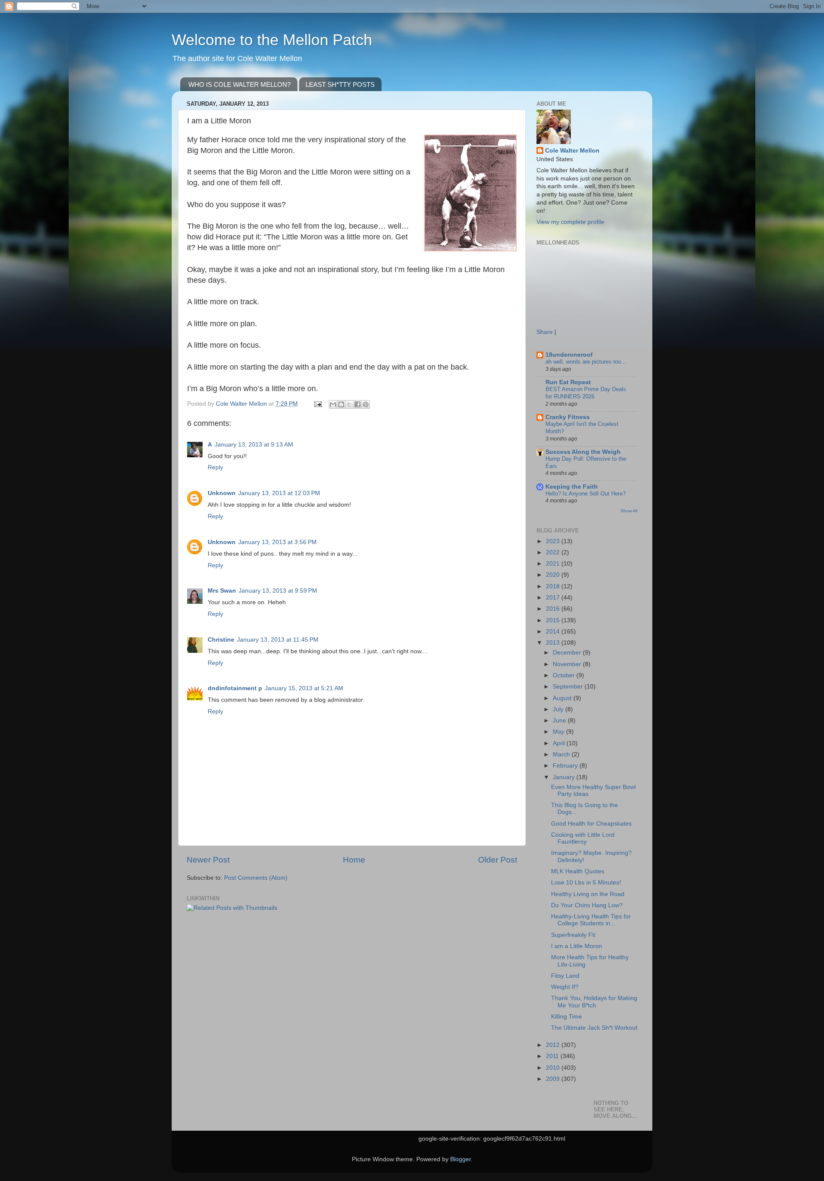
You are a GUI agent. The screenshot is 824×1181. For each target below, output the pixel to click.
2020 (553, 575)
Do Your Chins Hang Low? (587, 905)
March (562, 754)
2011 (553, 1056)
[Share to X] (349, 404)
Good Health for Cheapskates (591, 823)
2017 (553, 597)
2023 (553, 541)
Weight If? (565, 987)
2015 (553, 620)
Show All (629, 510)
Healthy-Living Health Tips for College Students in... (591, 920)
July (559, 709)
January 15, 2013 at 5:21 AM (304, 688)
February (566, 765)
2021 (553, 563)
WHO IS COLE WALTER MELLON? (239, 84)
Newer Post (208, 859)
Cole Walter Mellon (572, 150)
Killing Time (566, 1016)
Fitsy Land (565, 976)
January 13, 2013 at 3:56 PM (277, 542)
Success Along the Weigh (583, 452)
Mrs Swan (222, 590)
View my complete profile (570, 222)
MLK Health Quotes (577, 871)
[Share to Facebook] (357, 404)
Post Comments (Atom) (256, 878)
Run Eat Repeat (568, 382)
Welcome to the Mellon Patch (272, 40)
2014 (553, 631)
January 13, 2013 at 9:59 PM (278, 590)
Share (544, 332)
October (564, 675)
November (568, 664)
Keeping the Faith (571, 486)
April (559, 743)
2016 (553, 609)
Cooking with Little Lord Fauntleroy (583, 838)
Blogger (460, 1159)
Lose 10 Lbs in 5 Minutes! (586, 882)
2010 (553, 1068)
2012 (553, 1045)
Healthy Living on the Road (587, 894)
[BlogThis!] (341, 404)
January (564, 777)
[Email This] (333, 404)
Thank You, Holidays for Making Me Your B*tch (594, 1001)
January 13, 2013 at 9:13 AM (254, 444)
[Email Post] (317, 404)
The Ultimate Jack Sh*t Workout (594, 1028)
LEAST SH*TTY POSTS (340, 84)
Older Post (497, 859)
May (559, 731)
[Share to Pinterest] (365, 404)
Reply (215, 467)
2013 (553, 642)
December (568, 652)
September (569, 686)
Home (354, 859)
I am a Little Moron (576, 946)
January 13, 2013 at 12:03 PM (279, 493)
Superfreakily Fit (573, 935)
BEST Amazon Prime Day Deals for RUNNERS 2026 (585, 393)
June (560, 720)
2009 (553, 1079)
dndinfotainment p (235, 688)
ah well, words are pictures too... (585, 361)
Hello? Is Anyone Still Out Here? (585, 493)
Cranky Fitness (567, 417)
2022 (553, 552)
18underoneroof (569, 355)
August (563, 698)
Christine (221, 639)
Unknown (222, 493)
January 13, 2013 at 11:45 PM (277, 639)
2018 (553, 586)
